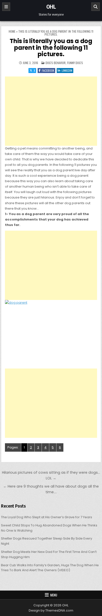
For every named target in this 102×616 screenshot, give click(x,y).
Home (12, 31)
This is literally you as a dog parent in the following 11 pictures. (51, 47)
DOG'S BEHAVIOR (56, 63)
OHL (51, 6)
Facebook (48, 70)
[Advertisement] (51, 111)
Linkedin (67, 70)
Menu (53, 594)
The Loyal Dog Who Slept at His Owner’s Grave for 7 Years (46, 517)
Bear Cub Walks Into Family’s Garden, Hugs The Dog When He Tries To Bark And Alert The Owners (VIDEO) (50, 568)
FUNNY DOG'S (75, 63)
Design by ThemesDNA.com (51, 610)
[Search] (95, 6)
